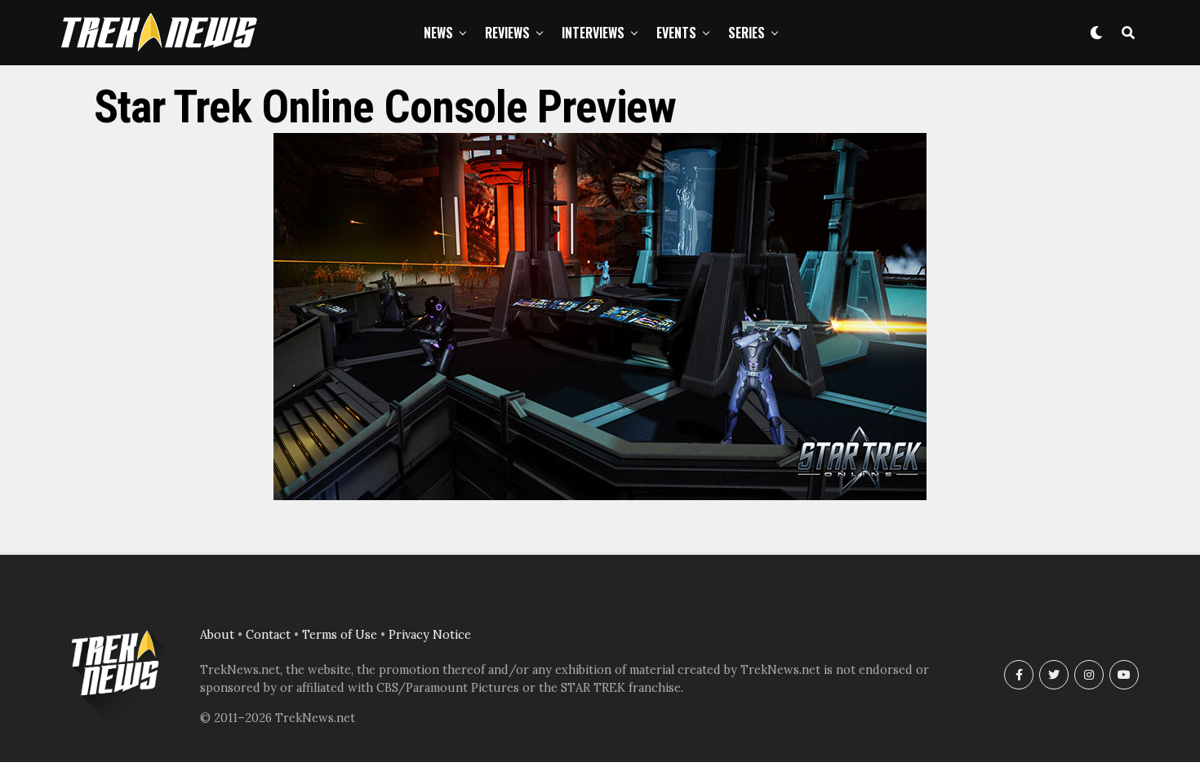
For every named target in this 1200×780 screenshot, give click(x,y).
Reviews (507, 32)
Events (676, 32)
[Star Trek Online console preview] (600, 495)
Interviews (593, 32)
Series (746, 32)
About (217, 634)
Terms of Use (339, 634)
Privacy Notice (430, 634)
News (438, 32)
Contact (268, 634)
